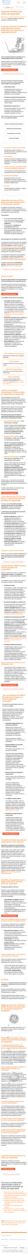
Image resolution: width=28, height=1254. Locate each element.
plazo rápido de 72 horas (12, 810)
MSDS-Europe (4, 16)
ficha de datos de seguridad (13, 1221)
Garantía (6, 186)
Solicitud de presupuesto (11, 175)
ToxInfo (24, 1239)
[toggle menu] (24, 2)
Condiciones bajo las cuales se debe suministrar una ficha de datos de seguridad (14, 1202)
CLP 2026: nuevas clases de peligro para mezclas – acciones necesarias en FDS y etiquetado (15, 1210)
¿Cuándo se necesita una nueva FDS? (14, 147)
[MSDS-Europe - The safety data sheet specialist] (7, 3)
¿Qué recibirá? (8, 156)
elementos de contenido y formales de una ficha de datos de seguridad (14, 314)
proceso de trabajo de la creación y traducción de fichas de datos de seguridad (15, 640)
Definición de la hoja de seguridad (13, 1198)
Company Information (6, 1235)
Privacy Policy (4, 1245)
